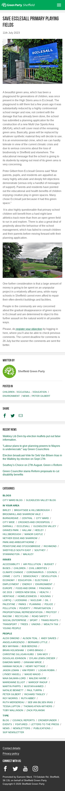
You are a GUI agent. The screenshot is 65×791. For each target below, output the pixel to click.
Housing (45, 596)
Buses (6, 568)
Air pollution (32, 564)
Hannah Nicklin (12, 666)
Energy (27, 584)
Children (8, 392)
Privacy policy (11, 753)
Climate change (13, 572)
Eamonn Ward (11, 662)
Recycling (21, 616)
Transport (10, 624)
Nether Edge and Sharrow (20, 538)
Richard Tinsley (34, 694)
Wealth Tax (51, 624)
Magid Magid (32, 674)
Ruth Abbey (28, 698)
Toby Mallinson (13, 710)
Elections (41, 580)
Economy (9, 580)
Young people (12, 628)
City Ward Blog (13, 500)
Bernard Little (38, 642)
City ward (42, 518)
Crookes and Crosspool (34, 522)
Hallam (26, 530)
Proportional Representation (22, 612)
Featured (21, 724)
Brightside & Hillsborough (32, 510)
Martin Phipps (12, 686)
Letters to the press (45, 724)
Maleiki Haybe (37, 678)
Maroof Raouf (38, 682)
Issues (7, 559)
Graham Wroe (33, 662)
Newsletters (21, 728)
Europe (7, 588)
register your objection (28, 329)
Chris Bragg (35, 650)
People (7, 633)
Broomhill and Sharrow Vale (22, 514)
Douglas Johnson (14, 658)
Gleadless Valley (44, 526)
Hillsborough (12, 534)
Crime (6, 576)
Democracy (30, 576)
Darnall (8, 526)
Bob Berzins (29, 646)
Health (44, 592)
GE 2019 (7, 592)
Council (52, 572)
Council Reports (23, 720)
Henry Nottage (35, 666)
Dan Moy (42, 654)
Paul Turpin (34, 690)
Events (7, 724)
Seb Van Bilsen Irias (40, 702)
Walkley (28, 554)
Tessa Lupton (11, 706)
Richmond (50, 546)
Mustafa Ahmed (34, 686)
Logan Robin (46, 670)
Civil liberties (38, 568)
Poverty (24, 608)
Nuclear (36, 600)
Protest (51, 612)
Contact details (11, 748)
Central (27, 518)
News (25, 396)
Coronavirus (35, 572)
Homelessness (27, 596)
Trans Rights (49, 620)
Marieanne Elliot (14, 682)
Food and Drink (26, 588)
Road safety (40, 616)
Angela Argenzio (13, 642)
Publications (42, 728)
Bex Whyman (10, 646)
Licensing (21, 600)
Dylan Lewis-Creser (42, 658)
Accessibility (11, 564)
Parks (22, 604)
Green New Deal (25, 592)
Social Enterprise (14, 620)
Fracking (45, 588)
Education (40, 392)
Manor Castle (33, 534)
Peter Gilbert (41, 396)
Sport (34, 620)
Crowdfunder (47, 720)
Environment (11, 396)
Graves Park (11, 530)
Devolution (49, 576)
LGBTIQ (7, 600)
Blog (6, 720)
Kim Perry (28, 670)
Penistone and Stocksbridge (21, 546)
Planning (35, 604)
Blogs (7, 495)
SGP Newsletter (13, 732)
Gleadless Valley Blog (41, 500)
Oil (47, 600)
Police (48, 604)
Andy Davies (48, 638)
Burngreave (10, 518)
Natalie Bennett (13, 690)
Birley (7, 510)
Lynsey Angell (12, 674)
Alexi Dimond (11, 638)
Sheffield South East (17, 550)
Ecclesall (23, 392)
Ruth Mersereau (13, 702)
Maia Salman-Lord (14, 678)
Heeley (39, 530)
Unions (35, 624)
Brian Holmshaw (13, 650)
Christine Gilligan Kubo (18, 654)
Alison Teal (30, 638)
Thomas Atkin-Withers (38, 706)
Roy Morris (10, 698)
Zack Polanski (35, 710)
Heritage (8, 596)
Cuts (17, 576)
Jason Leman (11, 670)
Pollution (9, 608)
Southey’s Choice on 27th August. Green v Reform (32, 465)
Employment (11, 584)
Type (6, 715)
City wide (9, 522)
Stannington (11, 554)
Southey (40, 550)
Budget (49, 564)
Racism (7, 616)
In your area (11, 505)
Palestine (9, 604)
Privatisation (42, 608)
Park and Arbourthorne (18, 542)
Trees (24, 624)
